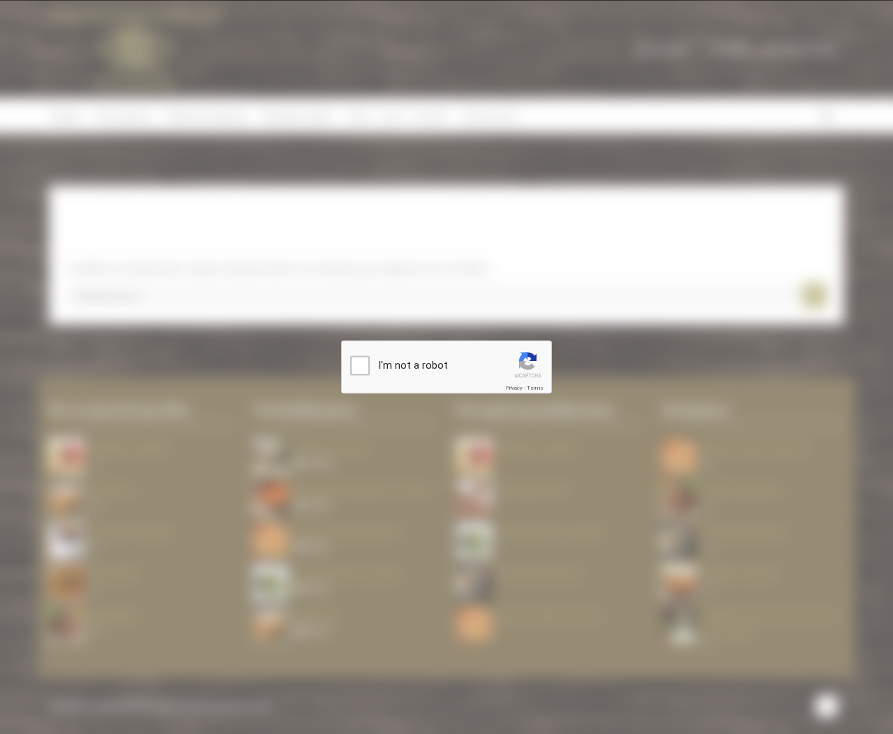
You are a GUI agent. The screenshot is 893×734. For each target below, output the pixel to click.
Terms (535, 388)
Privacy (514, 388)
